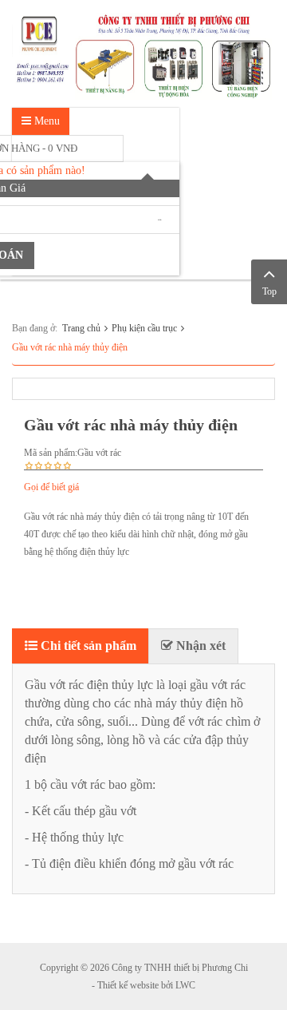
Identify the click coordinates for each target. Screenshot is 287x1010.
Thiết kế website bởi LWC (146, 985)
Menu (45, 121)
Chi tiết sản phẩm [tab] (86, 645)
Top (269, 291)
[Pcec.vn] (143, 52)
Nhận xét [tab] (199, 645)
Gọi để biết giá (51, 487)
